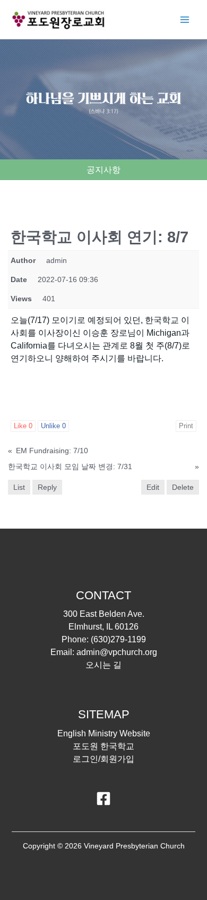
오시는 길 (103, 664)
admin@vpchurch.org (116, 652)
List (19, 487)
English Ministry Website (103, 733)
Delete (183, 487)
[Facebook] (103, 798)
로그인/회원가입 (103, 758)
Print (186, 426)
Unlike (53, 426)
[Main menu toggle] (184, 19)
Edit (152, 487)
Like (23, 426)
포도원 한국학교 (103, 746)
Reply (47, 487)
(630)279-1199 (118, 639)
